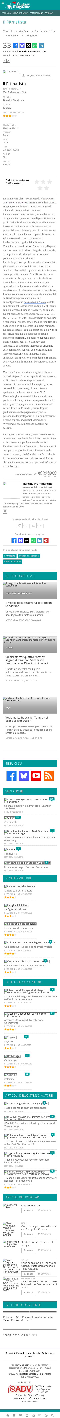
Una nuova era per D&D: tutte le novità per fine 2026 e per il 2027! (39, 1284)
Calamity (9, 1079)
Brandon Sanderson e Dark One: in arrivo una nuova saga (29, 839)
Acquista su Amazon (38, 75)
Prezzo (6, 161)
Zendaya (49, 13)
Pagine (6, 154)
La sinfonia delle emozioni (18, 928)
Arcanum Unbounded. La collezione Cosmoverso (24, 1021)
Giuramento (11, 822)
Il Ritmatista (47, 198)
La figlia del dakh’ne (15, 909)
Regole (36, 1353)
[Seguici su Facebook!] (11, 775)
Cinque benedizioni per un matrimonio (25, 965)
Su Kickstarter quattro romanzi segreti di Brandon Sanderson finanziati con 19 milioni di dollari (27, 660)
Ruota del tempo (12, 561)
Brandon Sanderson (16, 202)
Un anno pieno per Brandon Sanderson (26, 867)
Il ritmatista (9, 555)
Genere (6, 105)
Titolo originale (11, 89)
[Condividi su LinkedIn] (41, 45)
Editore (7, 132)
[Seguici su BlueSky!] (24, 775)
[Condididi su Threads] (28, 45)
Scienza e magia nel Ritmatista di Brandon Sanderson (27, 807)
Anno (5, 139)
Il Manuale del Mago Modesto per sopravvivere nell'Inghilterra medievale (30, 998)
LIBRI (9, 647)
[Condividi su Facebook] (15, 45)
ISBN (5, 147)
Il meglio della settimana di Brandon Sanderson (29, 604)
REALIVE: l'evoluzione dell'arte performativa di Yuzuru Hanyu (29, 1125)
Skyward (9, 1041)
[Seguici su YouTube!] (36, 775)
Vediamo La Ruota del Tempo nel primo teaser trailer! (27, 719)
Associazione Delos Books (30, 1373)
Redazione (48, 1353)
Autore (6, 97)
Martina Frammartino (32, 51)
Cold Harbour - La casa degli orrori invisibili (28, 946)
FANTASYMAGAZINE (19, 593)
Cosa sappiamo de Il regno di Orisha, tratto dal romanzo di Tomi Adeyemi (38, 1265)
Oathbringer (11, 1060)
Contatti (30, 1356)
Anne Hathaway (20, 13)
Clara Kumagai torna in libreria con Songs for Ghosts (38, 1227)
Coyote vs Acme (30, 1205)
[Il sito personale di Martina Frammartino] (5, 511)
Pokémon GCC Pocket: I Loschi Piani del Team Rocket (28, 1318)
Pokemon (7, 13)
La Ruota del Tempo (35, 302)
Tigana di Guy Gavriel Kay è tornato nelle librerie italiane (27, 1161)
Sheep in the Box (14, 1335)
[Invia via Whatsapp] (35, 45)
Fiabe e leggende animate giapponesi (25, 1107)
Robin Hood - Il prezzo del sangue (37, 1243)
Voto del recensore (13, 112)
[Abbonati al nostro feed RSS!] (48, 775)
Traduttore (9, 125)
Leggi (30, 1210)
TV (8, 708)
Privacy (27, 1353)
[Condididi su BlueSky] (22, 45)
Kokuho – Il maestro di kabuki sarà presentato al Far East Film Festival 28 (30, 1143)
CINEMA (24, 1260)
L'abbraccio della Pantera (18, 890)
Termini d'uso (14, 1353)
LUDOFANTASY (28, 1278)
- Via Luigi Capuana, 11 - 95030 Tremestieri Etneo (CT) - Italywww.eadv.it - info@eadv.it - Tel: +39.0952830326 (32, 1394)
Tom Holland (36, 13)
